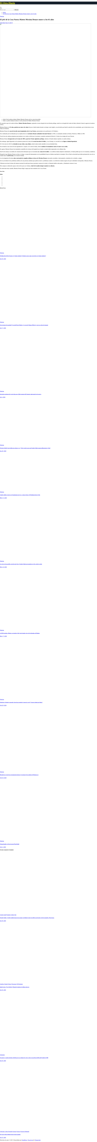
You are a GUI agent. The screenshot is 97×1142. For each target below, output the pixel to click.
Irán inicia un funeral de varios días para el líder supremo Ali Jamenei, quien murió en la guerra (20, 394)
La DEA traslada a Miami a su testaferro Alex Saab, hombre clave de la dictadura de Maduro (20, 633)
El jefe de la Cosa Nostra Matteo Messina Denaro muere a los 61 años (19, 13)
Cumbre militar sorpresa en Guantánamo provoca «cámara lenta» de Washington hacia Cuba (20, 494)
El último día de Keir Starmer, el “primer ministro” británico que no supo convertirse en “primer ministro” (23, 255)
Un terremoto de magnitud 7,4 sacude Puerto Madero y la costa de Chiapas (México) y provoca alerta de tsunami (24, 325)
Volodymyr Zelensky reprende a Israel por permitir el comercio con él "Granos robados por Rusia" (21, 702)
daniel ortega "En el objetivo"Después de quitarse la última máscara (14, 987)
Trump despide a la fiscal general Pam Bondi (9, 844)
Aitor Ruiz (2, 22)
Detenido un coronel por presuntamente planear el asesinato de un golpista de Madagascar (19, 774)
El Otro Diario (7, 3)
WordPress (24, 1140)
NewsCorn (30, 1140)
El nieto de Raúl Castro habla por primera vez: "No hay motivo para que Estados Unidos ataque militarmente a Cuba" (25, 448)
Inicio (4, 12)
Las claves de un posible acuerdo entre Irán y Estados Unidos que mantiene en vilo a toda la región (21, 564)
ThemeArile (38, 1140)
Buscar (16, 9)
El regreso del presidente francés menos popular (10, 1134)
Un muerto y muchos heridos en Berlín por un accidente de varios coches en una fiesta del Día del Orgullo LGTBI (24, 1057)
